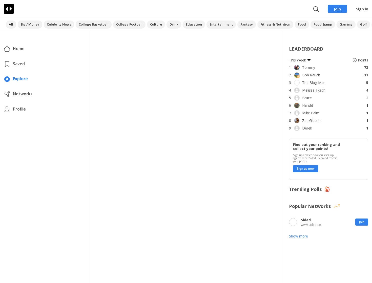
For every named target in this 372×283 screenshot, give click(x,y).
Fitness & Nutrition (275, 24)
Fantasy (246, 24)
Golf (363, 24)
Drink (174, 24)
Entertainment (221, 24)
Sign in (362, 8)
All (11, 24)
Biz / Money (30, 24)
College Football (129, 24)
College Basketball (94, 24)
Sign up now (306, 168)
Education (194, 24)
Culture (156, 24)
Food (302, 24)
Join (337, 8)
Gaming (346, 24)
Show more (298, 236)
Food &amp (323, 24)
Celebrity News (59, 24)
